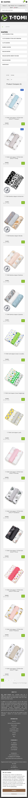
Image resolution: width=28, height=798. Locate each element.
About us (14, 721)
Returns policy (14, 725)
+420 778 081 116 (12, 5)
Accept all (14, 790)
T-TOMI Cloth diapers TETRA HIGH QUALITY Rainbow (14, 630)
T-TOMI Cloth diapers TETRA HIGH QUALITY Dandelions (14, 511)
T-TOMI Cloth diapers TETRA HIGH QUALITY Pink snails (14, 590)
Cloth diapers (6, 42)
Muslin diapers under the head (10, 55)
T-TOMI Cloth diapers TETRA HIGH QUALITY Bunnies (14, 472)
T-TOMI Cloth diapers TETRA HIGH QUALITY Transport (14, 118)
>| (14, 680)
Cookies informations (14, 730)
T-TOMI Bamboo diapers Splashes (14, 314)
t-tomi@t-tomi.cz (21, 5)
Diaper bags (5, 64)
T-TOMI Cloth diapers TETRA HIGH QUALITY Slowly (14, 157)
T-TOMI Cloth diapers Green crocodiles (14, 354)
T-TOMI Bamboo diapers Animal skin (14, 196)
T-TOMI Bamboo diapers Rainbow (14, 275)
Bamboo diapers (6, 47)
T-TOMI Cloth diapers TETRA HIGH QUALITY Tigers (14, 669)
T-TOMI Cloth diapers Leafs (14, 432)
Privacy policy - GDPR (14, 729)
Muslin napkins (6, 60)
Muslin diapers (6, 51)
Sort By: (7, 75)
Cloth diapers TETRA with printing (11, 38)
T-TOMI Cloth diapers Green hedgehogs (14, 393)
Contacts (14, 732)
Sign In (11, 7)
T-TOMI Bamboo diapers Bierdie (14, 236)
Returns (14, 734)
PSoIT (20, 797)
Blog (14, 736)
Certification (14, 727)
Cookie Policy (13, 786)
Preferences (14, 793)
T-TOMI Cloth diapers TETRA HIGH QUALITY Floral (14, 551)
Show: (8, 79)
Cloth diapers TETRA (7, 34)
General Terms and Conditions (14, 723)
